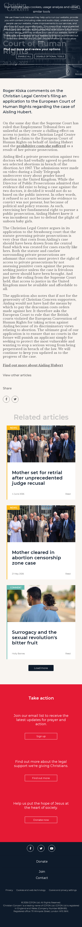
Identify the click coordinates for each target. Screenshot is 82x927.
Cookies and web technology (31, 890)
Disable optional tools (50, 56)
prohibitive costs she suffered (41, 146)
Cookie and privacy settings (63, 890)
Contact (42, 878)
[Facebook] (30, 848)
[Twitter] (41, 848)
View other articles (17, 375)
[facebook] (6, 399)
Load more (41, 668)
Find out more (41, 778)
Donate (42, 861)
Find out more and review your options (32, 49)
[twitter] (15, 399)
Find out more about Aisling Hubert (33, 365)
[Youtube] (51, 848)
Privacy (9, 890)
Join (42, 871)
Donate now (41, 819)
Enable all (24, 56)
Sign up (41, 736)
